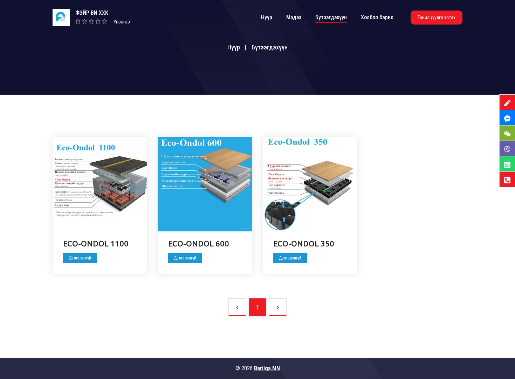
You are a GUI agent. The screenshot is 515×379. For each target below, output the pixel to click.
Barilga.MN (267, 368)
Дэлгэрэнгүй (80, 258)
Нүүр (266, 17)
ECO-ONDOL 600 (198, 243)
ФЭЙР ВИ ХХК (91, 12)
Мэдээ (293, 17)
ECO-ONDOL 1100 (96, 243)
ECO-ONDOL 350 (303, 243)
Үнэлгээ (122, 22)
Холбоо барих (377, 17)
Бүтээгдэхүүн (331, 17)
